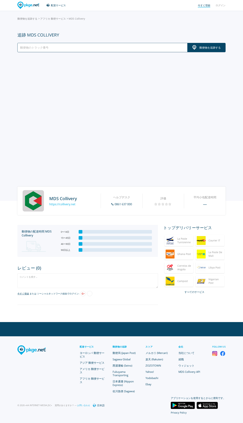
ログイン (221, 5)
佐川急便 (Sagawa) (124, 391)
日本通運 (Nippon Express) (123, 383)
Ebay (148, 384)
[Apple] (89, 293)
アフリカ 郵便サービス (53, 18)
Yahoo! (150, 372)
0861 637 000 (123, 204)
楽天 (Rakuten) (154, 359)
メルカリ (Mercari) (157, 353)
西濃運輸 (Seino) (122, 365)
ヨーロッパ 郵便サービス (92, 354)
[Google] (83, 293)
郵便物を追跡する (27, 18)
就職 (181, 359)
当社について (186, 353)
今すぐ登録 (23, 293)
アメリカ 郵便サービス (92, 370)
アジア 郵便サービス (92, 362)
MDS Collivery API (189, 372)
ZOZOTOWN (153, 365)
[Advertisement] (121, 86)
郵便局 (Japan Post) (124, 353)
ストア (149, 346)
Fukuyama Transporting (120, 373)
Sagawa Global (122, 359)
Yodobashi (152, 378)
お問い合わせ (83, 405)
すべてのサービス (194, 291)
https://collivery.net (62, 204)
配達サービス (58, 5)
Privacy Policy (179, 412)
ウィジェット (186, 365)
